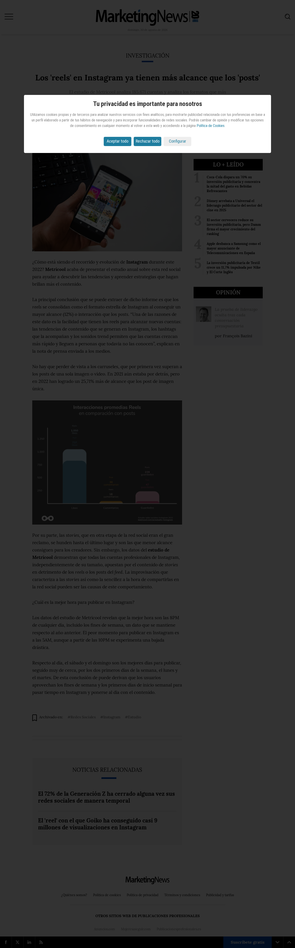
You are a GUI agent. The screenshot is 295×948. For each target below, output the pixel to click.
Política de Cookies (210, 125)
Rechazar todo (147, 141)
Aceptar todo (117, 141)
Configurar (177, 141)
